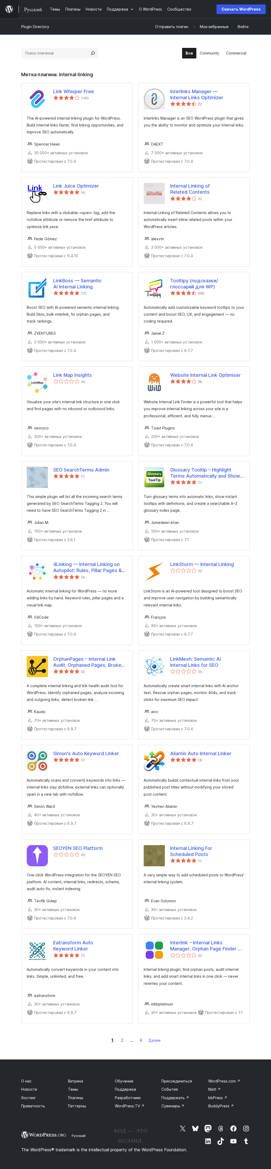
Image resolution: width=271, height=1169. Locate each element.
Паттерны (77, 1106)
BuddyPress (221, 1106)
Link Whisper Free (73, 91)
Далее (154, 1040)
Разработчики (128, 1097)
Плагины (75, 1097)
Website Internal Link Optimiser (205, 375)
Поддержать (175, 1097)
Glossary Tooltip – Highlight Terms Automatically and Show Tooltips (205, 473)
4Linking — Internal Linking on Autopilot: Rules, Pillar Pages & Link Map (87, 567)
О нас (26, 1081)
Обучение (124, 1081)
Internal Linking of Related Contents (190, 189)
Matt (214, 1089)
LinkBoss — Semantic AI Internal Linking (77, 283)
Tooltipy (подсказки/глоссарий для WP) (194, 283)
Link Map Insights (72, 375)
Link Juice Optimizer (76, 186)
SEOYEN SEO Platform (78, 848)
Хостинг (28, 1097)
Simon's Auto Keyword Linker (86, 753)
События (169, 1089)
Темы (73, 1089)
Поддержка (125, 1089)
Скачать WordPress (241, 9)
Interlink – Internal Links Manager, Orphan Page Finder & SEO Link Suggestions (205, 946)
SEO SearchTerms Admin (81, 470)
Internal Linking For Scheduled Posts (191, 851)
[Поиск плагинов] (93, 53)
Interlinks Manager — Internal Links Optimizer (196, 94)
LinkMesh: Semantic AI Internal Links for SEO (195, 662)
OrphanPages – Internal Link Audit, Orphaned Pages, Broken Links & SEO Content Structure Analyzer (88, 662)
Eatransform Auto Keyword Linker (73, 945)
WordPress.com (224, 1081)
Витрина (75, 1081)
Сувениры (172, 1106)
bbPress (217, 1097)
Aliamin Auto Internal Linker (201, 753)
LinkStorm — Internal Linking (202, 564)
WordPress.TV (129, 1106)
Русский (78, 1136)
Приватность (33, 1106)
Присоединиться (176, 1081)
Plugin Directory (35, 26)
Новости (29, 1089)
